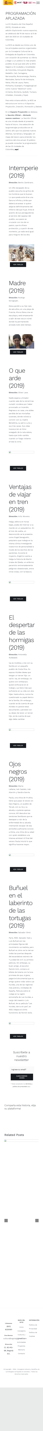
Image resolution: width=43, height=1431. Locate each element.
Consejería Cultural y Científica (21, 1334)
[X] (15, 1115)
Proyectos (21, 1346)
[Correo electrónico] (32, 1115)
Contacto (21, 1353)
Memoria (21, 1350)
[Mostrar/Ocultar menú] (38, 3)
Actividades (21, 1342)
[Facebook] (6, 1115)
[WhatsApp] (23, 1115)
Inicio (21, 1327)
